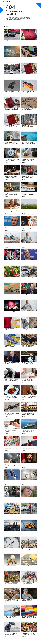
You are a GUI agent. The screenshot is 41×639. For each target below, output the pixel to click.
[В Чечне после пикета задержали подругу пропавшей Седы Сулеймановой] (29, 494)
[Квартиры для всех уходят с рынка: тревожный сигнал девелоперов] (29, 122)
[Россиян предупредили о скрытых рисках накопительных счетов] (12, 139)
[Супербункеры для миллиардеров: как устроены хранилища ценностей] (12, 460)
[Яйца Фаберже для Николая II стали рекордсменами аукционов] (12, 562)
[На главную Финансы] (7, 1)
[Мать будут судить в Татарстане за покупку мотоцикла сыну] (12, 37)
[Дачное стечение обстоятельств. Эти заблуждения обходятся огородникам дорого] (12, 579)
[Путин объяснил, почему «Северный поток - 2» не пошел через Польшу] (12, 240)
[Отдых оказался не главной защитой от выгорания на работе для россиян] (12, 613)
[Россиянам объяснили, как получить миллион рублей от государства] (29, 223)
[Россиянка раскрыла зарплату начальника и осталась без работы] (12, 173)
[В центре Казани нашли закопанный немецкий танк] (29, 325)
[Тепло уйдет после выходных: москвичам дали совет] (12, 630)
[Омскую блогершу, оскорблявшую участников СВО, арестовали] (29, 444)
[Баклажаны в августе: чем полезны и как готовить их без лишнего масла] (12, 393)
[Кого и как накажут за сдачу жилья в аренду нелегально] (12, 156)
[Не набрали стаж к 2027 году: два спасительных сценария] (12, 308)
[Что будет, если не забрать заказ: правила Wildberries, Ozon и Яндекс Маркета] (12, 190)
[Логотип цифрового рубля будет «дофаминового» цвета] (12, 257)
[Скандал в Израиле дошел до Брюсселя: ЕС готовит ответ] (29, 88)
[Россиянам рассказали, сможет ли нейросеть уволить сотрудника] (12, 494)
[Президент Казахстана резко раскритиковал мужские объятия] (12, 223)
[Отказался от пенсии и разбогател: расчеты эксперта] (12, 122)
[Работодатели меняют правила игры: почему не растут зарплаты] (29, 240)
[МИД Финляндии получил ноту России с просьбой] (12, 477)
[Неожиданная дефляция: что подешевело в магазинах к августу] (12, 444)
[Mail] (3, 1)
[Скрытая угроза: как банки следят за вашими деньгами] (12, 88)
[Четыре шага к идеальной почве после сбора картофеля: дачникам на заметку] (29, 342)
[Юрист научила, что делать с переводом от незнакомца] (29, 156)
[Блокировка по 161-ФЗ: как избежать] (29, 562)
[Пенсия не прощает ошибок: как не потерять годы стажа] (29, 71)
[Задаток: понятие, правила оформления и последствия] (29, 190)
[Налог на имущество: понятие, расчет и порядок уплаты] (29, 579)
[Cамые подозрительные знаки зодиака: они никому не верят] (29, 477)
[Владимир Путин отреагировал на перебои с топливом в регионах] (29, 291)
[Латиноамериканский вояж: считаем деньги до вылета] (29, 427)
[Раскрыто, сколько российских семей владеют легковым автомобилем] (12, 376)
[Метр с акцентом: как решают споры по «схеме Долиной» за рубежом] (29, 545)
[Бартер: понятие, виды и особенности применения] (12, 325)
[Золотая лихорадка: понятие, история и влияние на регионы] (29, 528)
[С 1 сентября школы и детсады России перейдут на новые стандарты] (12, 206)
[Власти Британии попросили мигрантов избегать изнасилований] (12, 291)
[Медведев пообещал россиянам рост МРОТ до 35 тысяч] (29, 257)
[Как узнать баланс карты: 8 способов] (12, 427)
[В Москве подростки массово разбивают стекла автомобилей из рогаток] (12, 54)
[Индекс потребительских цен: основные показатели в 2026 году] (29, 410)
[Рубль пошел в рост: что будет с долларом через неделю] (29, 274)
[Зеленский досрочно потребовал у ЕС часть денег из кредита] (29, 460)
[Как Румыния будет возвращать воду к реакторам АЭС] (29, 206)
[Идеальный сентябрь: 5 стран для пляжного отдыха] (12, 410)
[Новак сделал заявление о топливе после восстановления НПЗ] (12, 528)
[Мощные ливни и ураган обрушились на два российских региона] (29, 511)
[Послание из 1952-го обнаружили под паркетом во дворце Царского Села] (29, 105)
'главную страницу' (17, 19)
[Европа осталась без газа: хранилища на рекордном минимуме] (12, 545)
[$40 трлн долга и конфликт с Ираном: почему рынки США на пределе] (29, 359)
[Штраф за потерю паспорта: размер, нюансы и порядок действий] (29, 173)
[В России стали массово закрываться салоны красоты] (29, 376)
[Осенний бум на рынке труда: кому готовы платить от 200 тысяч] (29, 308)
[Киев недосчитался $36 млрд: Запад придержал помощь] (12, 342)
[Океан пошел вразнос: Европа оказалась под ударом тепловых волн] (29, 139)
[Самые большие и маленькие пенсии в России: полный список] (29, 37)
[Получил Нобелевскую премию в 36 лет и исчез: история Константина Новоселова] (29, 393)
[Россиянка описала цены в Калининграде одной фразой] (12, 71)
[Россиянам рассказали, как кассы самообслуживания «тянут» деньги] (29, 54)
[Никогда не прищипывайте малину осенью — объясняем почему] (12, 274)
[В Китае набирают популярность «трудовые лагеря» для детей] (12, 511)
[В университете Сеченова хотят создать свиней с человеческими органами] (12, 596)
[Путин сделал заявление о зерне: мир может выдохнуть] (12, 359)
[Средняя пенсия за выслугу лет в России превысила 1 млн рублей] (12, 105)
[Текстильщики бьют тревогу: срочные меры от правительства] (29, 613)
